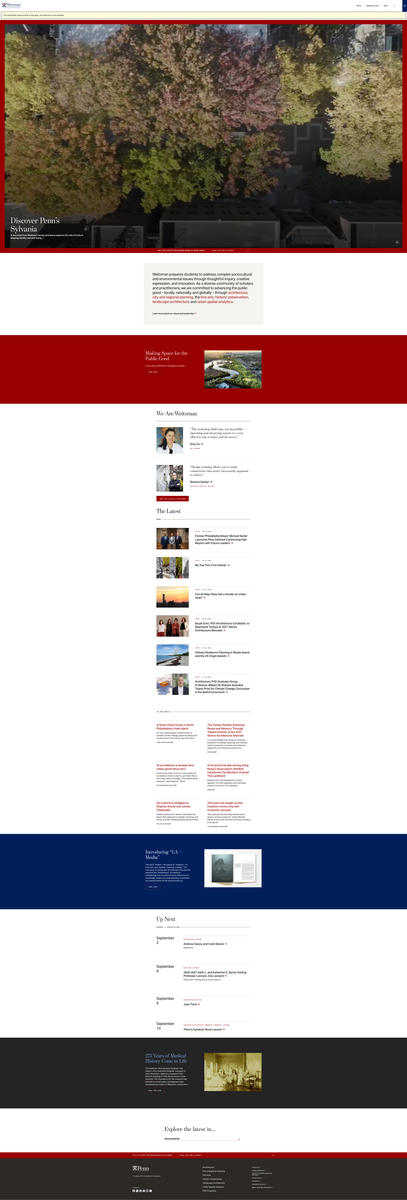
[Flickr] (150, 1191)
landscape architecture (171, 301)
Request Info (373, 6)
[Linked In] (140, 1191)
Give (386, 6)
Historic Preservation (212, 1179)
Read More (153, 372)
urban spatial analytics (215, 301)
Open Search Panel (394, 5)
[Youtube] (147, 1191)
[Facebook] (134, 1191)
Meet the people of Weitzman (172, 499)
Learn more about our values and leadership (173, 313)
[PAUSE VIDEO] (397, 242)
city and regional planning (173, 297)
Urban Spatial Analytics (213, 1187)
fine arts (207, 297)
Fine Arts (207, 1175)
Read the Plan (155, 1090)
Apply (359, 6)
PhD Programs (209, 1191)
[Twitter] (137, 1191)
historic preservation (231, 297)
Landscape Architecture (214, 1183)
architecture (237, 292)
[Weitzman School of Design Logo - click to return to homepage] (11, 5)
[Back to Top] (400, 1187)
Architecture (208, 1167)
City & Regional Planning (214, 1171)
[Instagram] (144, 1191)
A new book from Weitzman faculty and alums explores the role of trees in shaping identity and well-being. (47, 236)
